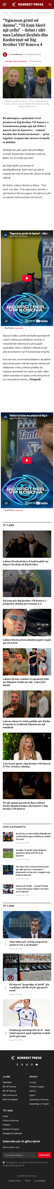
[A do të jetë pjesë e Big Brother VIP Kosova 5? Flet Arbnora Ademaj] (27, 746)
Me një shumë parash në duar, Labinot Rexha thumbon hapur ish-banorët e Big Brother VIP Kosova (25, 805)
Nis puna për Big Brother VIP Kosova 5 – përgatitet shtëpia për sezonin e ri (25, 602)
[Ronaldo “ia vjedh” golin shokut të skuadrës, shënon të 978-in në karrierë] (8, 853)
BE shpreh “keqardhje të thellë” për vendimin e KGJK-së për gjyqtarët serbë (29, 987)
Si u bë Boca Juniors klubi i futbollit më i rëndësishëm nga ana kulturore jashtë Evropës (33, 836)
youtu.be (18, 328)
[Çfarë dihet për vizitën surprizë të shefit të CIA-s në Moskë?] (27, 924)
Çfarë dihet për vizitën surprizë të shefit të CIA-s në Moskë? (28, 943)
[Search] (49, 4)
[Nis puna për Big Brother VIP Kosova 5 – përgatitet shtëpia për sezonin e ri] (27, 583)
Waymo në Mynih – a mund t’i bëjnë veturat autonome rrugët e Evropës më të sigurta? (32, 889)
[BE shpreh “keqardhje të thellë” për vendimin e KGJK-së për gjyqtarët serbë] (27, 967)
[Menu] (4, 4)
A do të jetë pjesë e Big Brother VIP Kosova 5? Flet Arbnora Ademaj (27, 765)
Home (5, 13)
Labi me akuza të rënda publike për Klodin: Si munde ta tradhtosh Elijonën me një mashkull (27, 724)
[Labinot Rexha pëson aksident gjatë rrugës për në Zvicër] (27, 622)
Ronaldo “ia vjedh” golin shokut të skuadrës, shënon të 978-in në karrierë (31, 853)
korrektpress (16, 54)
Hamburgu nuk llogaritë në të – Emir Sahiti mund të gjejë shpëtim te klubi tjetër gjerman (29, 1033)
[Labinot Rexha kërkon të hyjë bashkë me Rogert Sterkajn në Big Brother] (27, 544)
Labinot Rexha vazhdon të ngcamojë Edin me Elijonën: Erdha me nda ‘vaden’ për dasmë (26, 682)
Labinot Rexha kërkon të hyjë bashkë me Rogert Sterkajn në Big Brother (26, 563)
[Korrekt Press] (28, 4)
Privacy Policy (8, 1165)
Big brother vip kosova (16, 61)
